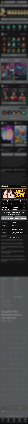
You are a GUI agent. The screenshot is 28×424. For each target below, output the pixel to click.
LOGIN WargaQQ (20, 218)
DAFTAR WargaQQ (7, 218)
